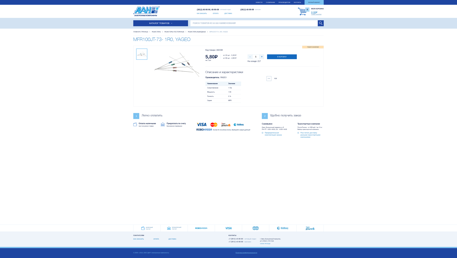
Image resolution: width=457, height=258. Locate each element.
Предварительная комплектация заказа (273, 134)
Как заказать (202, 13)
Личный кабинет (314, 2)
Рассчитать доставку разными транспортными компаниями (310, 135)
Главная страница (140, 32)
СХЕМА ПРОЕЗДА (265, 243)
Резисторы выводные (197, 32)
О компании (270, 2)
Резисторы (156, 32)
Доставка (228, 13)
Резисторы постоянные (174, 32)
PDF (269, 78)
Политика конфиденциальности (246, 253)
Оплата (216, 13)
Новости (259, 2)
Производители (284, 2)
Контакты (297, 2)
